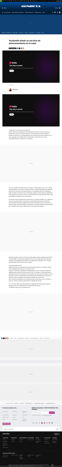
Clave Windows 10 (29, 403)
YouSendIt (47, 338)
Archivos (28, 338)
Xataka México (5, 455)
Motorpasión (38, 439)
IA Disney (22, 403)
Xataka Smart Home (5, 445)
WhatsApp (15, 419)
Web (15, 338)
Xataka (4, 439)
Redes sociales (6, 417)
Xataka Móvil (5, 441)
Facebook (57, 12)
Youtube (42, 423)
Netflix (4, 419)
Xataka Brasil (5, 456)
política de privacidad (48, 415)
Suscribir (52, 412)
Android (26, 32)
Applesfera (5, 443)
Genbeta (31, 6)
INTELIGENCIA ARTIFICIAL (18, 12)
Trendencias (46, 439)
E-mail (23, 48)
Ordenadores (31, 32)
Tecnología (38, 32)
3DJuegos (13, 439)
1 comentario (13, 48)
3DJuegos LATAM (14, 455)
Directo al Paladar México (31, 455)
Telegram (59, 12)
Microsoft (21, 32)
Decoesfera (46, 441)
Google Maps (15, 32)
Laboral (14, 417)
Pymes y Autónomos (54, 442)
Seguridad (15, 414)
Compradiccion (47, 443)
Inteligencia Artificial (24, 420)
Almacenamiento (21, 338)
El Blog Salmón (55, 439)
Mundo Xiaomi (5, 447)
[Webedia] (6, 433)
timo (23, 417)
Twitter (53, 12)
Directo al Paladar (31, 439)
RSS (47, 423)
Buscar (57, 429)
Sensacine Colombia (21, 458)
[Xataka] (1, 1)
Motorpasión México (38, 455)
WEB (44, 12)
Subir (56, 434)
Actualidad (15, 411)
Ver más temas (6, 423)
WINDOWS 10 (38, 12)
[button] (15, 89)
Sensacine (21, 439)
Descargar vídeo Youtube (39, 403)
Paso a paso (5, 411)
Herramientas (5, 414)
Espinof (20, 441)
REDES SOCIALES (29, 12)
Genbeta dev (24, 414)
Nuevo (56, 8)
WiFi (43, 32)
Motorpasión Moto (38, 442)
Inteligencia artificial (24, 412)
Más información (40, 465)
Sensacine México (21, 455)
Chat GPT (16, 403)
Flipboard (55, 12)
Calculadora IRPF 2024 (50, 403)
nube (42, 338)
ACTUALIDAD (7, 12)
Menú (5, 8)
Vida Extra (13, 441)
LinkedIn (52, 423)
